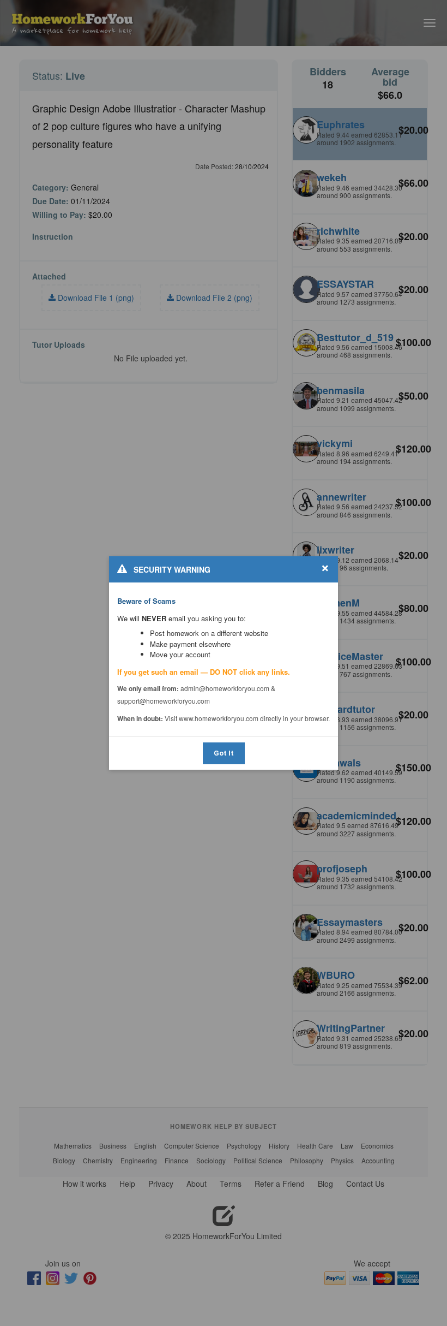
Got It (224, 753)
